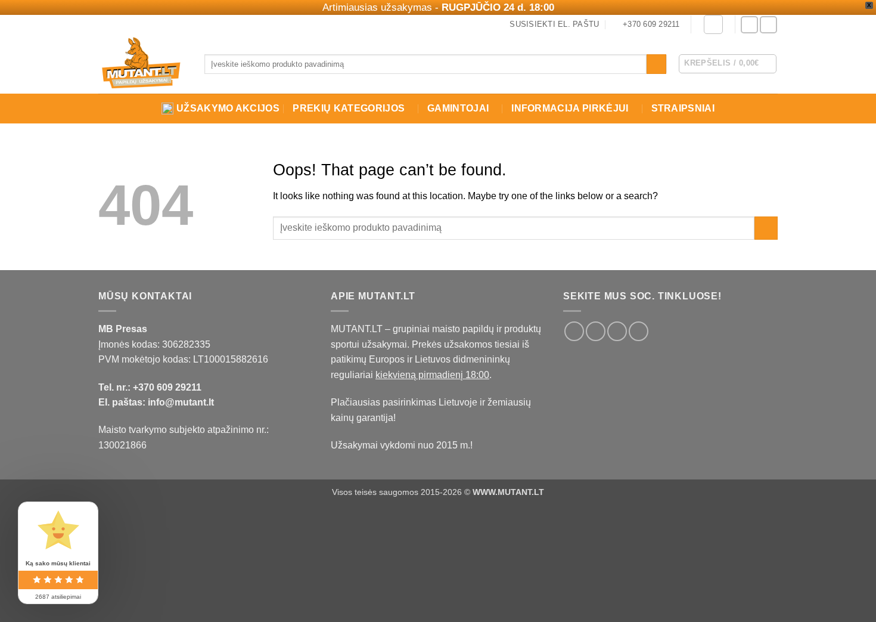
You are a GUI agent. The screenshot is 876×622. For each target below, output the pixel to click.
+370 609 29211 (167, 387)
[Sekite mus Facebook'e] (749, 24)
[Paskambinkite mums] (638, 331)
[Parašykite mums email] (617, 331)
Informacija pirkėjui (569, 108)
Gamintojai (458, 108)
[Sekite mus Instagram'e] (768, 24)
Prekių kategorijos (349, 108)
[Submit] (656, 64)
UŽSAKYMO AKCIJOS (227, 108)
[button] (713, 24)
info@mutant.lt (181, 402)
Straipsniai (683, 108)
